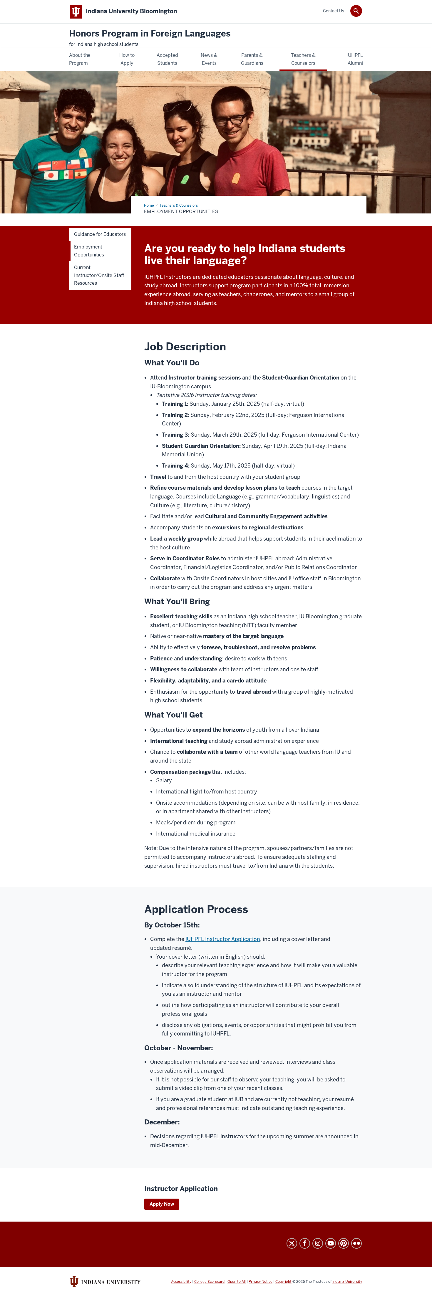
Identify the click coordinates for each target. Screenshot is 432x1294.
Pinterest (343, 1243)
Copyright (283, 1281)
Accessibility (181, 1281)
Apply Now (162, 1204)
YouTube (330, 1243)
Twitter (292, 1243)
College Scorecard (209, 1281)
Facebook (304, 1243)
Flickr (356, 1243)
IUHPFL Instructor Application (222, 939)
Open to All (236, 1281)
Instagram (317, 1243)
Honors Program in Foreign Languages (149, 34)
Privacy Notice (260, 1281)
